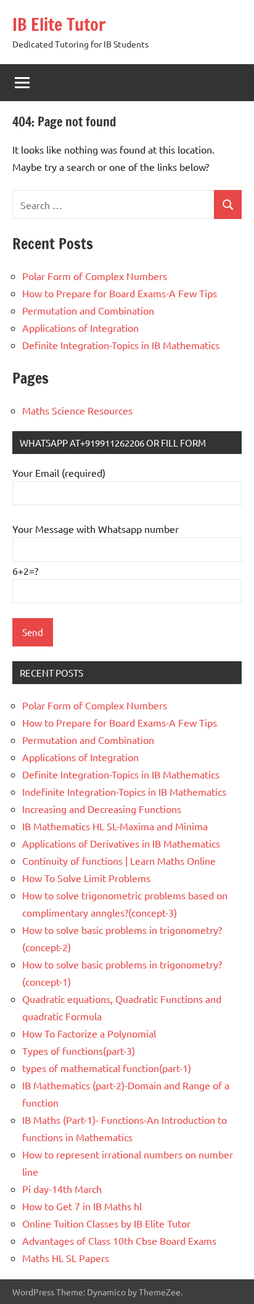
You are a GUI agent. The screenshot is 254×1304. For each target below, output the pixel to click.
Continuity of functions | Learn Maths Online (119, 860)
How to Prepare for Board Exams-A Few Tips (119, 293)
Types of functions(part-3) (78, 1050)
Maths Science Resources (77, 410)
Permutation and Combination (88, 310)
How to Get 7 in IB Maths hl (82, 1206)
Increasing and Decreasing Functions (101, 809)
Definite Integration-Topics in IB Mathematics (120, 345)
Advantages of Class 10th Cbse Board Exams (119, 1240)
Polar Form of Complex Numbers (94, 276)
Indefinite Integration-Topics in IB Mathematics (124, 791)
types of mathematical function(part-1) (106, 1068)
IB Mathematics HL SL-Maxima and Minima (115, 826)
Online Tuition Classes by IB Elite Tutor (106, 1223)
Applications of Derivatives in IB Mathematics (121, 843)
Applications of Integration (80, 327)
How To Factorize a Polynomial (89, 1033)
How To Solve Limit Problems (86, 878)
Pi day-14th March (62, 1188)
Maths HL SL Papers (65, 1258)
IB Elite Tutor (58, 24)
